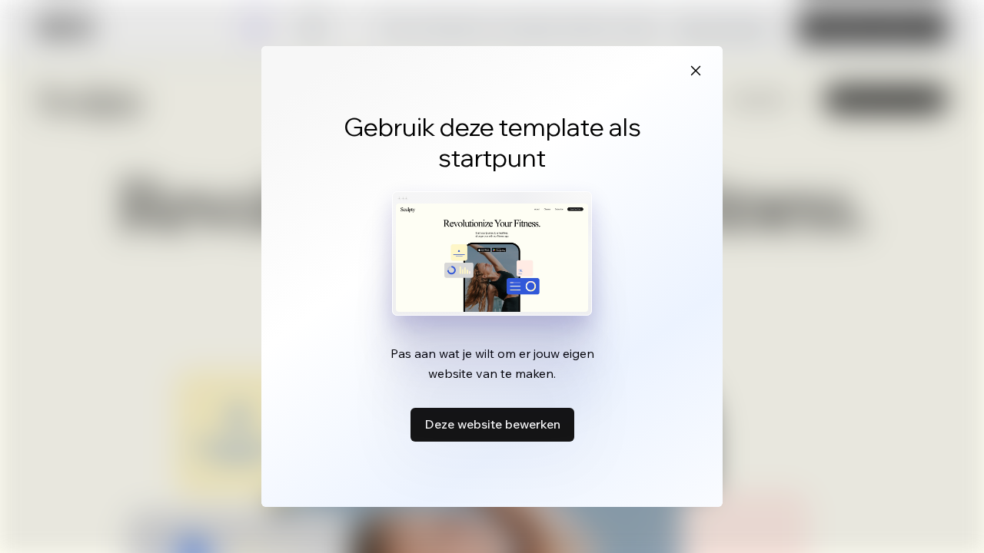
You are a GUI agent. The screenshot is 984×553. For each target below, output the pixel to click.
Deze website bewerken (492, 424)
